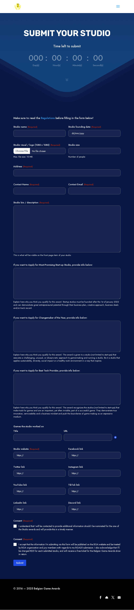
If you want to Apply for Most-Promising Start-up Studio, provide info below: (53, 264)
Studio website (26, 449)
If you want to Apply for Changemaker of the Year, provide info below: (50, 317)
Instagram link (75, 467)
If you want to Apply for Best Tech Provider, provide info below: (46, 370)
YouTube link (20, 484)
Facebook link (75, 449)
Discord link (74, 502)
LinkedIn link (19, 502)
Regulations (48, 118)
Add (115, 437)
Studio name (25, 126)
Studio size (74, 145)
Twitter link (19, 467)
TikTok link (74, 484)
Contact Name (26, 184)
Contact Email (80, 184)
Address (23, 166)
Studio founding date (84, 126)
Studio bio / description (31, 202)
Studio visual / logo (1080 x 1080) (36, 145)
